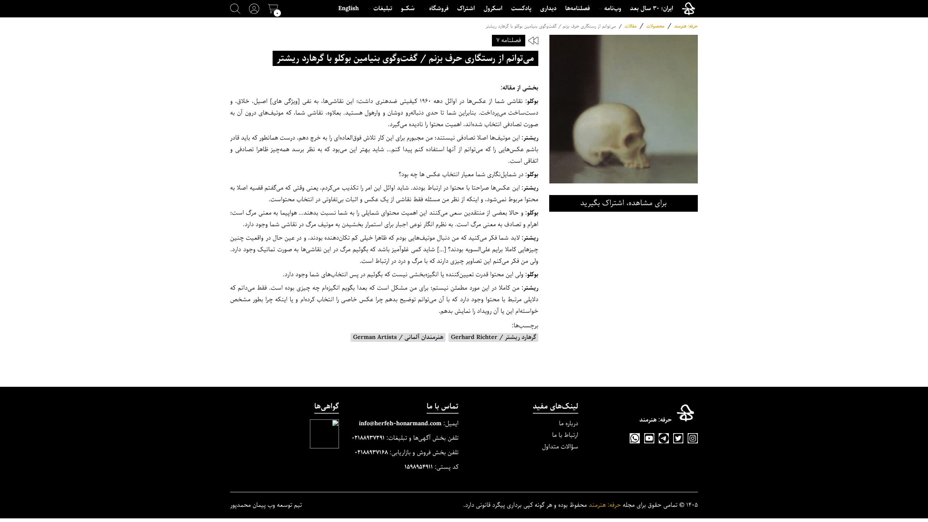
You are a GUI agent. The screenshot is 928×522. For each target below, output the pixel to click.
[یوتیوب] (649, 438)
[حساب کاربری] (254, 9)
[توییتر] (678, 438)
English (348, 8)
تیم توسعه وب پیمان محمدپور (266, 505)
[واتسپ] (635, 438)
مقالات (631, 26)
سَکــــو (408, 8)
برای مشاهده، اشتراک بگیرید (623, 203)
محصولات (655, 26)
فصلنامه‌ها (577, 8)
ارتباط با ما (565, 435)
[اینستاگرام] (693, 438)
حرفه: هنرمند (686, 26)
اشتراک (466, 8)
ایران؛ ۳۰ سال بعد (651, 8)
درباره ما (568, 423)
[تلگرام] (664, 438)
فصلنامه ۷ (508, 40)
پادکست (521, 8)
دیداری (548, 8)
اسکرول (493, 8)
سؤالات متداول (560, 447)
